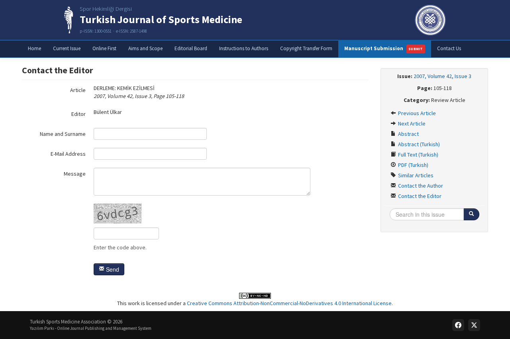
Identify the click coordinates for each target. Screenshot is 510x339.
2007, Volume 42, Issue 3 (442, 76)
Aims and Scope (145, 48)
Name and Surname (63, 133)
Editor (78, 114)
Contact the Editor (419, 196)
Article (78, 90)
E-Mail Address (68, 153)
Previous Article (416, 113)
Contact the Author (420, 185)
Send (111, 269)
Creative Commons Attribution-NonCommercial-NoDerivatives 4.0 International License (289, 303)
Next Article (411, 123)
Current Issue (66, 48)
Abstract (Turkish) (418, 144)
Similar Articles (415, 175)
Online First (104, 48)
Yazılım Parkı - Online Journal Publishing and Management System (90, 328)
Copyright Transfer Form (306, 48)
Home (34, 48)
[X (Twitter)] (474, 325)
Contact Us (449, 48)
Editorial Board (191, 48)
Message (75, 173)
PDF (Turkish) (412, 165)
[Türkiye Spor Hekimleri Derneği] (430, 20)
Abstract (408, 133)
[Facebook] (458, 325)
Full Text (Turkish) (417, 154)
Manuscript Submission (383, 48)
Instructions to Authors (243, 48)
